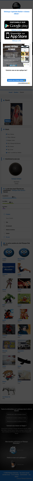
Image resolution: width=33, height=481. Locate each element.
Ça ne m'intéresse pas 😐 (24, 83)
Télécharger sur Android (16, 30)
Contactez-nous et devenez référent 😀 (16, 80)
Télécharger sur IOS (16, 40)
